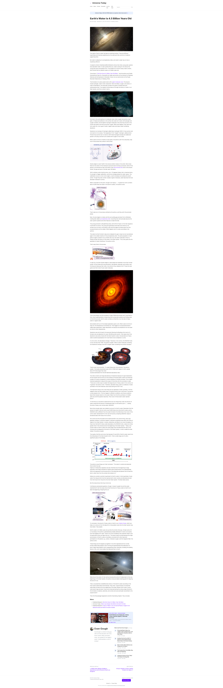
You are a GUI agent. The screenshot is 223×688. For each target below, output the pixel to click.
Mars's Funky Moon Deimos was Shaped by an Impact (124, 645)
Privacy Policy (114, 683)
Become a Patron (126, 680)
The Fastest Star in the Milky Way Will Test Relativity (125, 651)
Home (91, 6)
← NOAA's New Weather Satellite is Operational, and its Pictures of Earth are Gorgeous (100, 670)
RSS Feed (112, 7)
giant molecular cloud (118, 82)
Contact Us (108, 683)
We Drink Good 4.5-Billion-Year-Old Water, (107, 73)
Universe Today (99, 3)
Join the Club (107, 7)
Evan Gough (93, 21)
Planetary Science (114, 21)
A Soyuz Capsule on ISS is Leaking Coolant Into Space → (124, 669)
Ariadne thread (122, 523)
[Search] (132, 7)
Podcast (98, 6)
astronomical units (118, 167)
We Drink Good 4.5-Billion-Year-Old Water (113, 602)
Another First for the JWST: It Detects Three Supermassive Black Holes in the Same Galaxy (124, 639)
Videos (94, 6)
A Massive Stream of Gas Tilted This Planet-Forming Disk (124, 656)
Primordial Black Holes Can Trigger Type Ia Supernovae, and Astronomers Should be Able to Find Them (125, 632)
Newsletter (103, 6)
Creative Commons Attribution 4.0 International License (116, 685)
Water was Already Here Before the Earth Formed (113, 604)
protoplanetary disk (105, 218)
